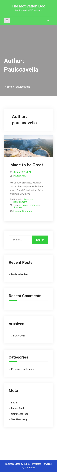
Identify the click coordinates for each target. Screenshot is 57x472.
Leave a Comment (23, 211)
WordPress (30, 467)
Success (17, 207)
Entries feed (17, 408)
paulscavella (19, 175)
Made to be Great (26, 165)
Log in (14, 402)
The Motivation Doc (28, 6)
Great (24, 205)
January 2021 (18, 335)
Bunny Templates (32, 464)
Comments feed (19, 413)
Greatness (33, 205)
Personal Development (23, 200)
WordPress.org (19, 419)
